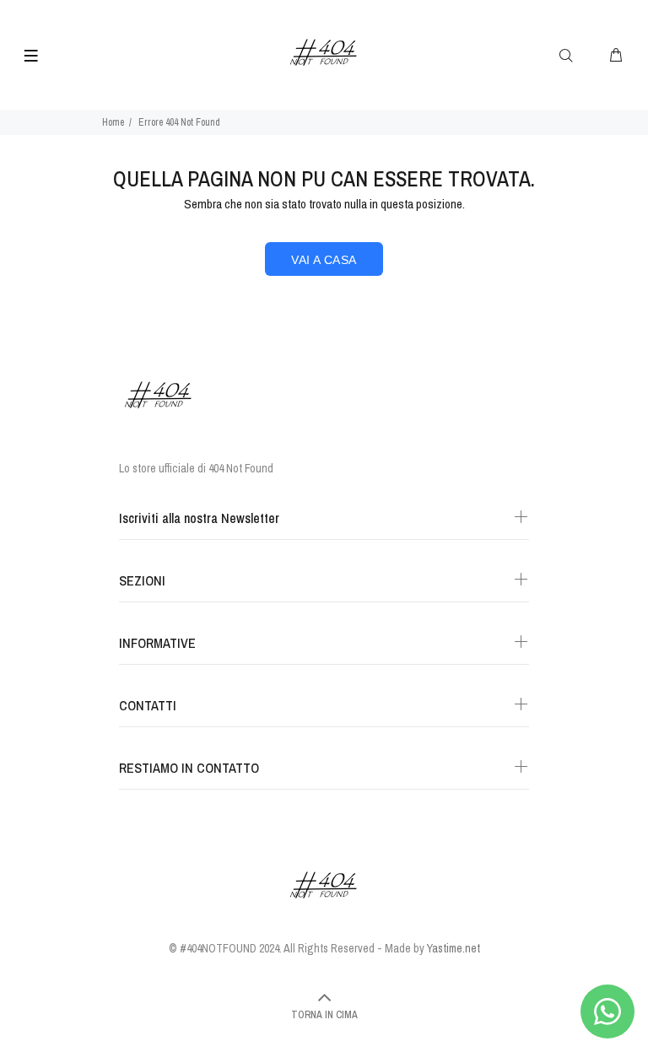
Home (113, 122)
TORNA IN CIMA (324, 1015)
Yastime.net (453, 948)
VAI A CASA (323, 260)
